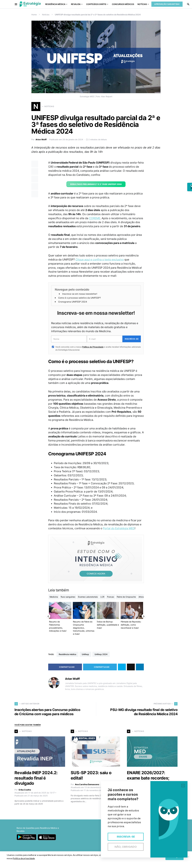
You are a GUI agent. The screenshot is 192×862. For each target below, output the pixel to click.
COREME (94, 218)
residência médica (67, 654)
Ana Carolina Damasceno (87, 784)
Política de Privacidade (92, 347)
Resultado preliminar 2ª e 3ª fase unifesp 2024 (96, 184)
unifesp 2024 (101, 654)
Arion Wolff (41, 139)
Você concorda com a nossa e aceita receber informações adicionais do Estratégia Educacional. (98, 348)
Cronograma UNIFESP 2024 (72, 301)
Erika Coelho (25, 790)
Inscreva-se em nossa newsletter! (79, 294)
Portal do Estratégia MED (119, 528)
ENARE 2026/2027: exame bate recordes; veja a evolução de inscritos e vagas (148, 780)
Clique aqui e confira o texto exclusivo (99, 259)
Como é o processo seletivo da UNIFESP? (79, 297)
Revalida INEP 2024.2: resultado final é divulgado (35, 778)
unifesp (85, 654)
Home (34, 14)
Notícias (45, 14)
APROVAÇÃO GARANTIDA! (167, 4)
